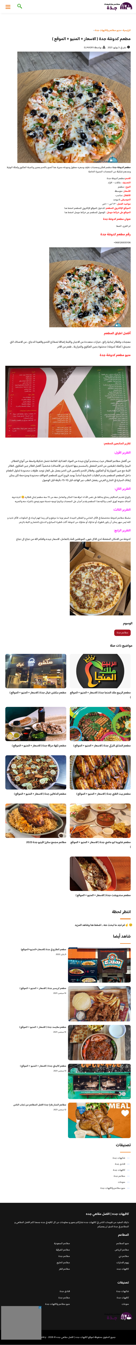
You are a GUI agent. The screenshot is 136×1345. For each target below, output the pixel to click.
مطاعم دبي (124, 1256)
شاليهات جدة (119, 1158)
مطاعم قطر (64, 1269)
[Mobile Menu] (8, 6)
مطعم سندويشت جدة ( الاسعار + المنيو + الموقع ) (103, 895)
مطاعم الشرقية (63, 1250)
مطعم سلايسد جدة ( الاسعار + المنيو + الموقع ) (42, 1027)
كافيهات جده (123, 1269)
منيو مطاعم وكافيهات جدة (112, 1188)
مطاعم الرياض (122, 1250)
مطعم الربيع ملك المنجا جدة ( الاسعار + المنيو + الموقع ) (100, 695)
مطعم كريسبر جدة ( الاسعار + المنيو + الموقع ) (43, 988)
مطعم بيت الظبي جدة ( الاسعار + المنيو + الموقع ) (103, 794)
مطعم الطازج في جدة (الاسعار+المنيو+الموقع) (43, 949)
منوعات (121, 1182)
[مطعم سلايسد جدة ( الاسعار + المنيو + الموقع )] (99, 1042)
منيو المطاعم (122, 1243)
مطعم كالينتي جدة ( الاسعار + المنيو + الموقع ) (43, 1066)
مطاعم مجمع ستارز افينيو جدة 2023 (46, 842)
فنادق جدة (120, 1164)
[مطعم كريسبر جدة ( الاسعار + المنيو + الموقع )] (99, 1003)
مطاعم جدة (122, 633)
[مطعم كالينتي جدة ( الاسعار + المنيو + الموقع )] (99, 1081)
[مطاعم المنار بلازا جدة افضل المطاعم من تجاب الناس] (99, 1120)
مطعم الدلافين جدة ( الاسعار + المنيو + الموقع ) (40, 794)
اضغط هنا (68, 208)
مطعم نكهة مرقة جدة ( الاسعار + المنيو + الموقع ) (39, 745)
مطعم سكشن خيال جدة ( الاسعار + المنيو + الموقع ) (38, 692)
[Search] (19, 6)
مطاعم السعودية (62, 1243)
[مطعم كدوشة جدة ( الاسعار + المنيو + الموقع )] (68, 107)
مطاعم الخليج (63, 1263)
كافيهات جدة (119, 1170)
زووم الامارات (122, 1263)
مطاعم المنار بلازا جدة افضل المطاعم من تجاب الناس (39, 1105)
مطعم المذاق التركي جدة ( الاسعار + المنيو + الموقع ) (102, 745)
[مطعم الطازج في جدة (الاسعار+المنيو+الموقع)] (99, 965)
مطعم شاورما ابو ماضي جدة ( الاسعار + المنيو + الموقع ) (100, 844)
